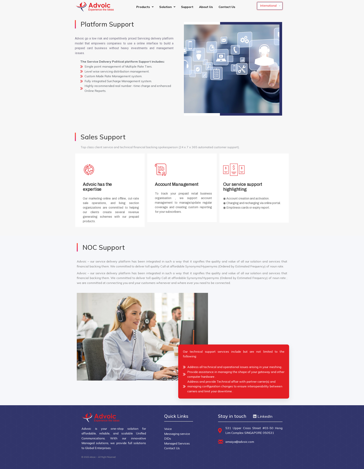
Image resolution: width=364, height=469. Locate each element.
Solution (165, 7)
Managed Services (177, 443)
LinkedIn (264, 416)
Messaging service (177, 434)
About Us (206, 7)
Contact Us (227, 7)
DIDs (167, 438)
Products (143, 7)
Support (187, 7)
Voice (168, 429)
